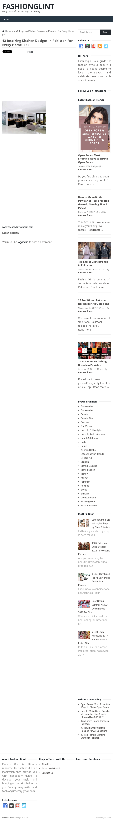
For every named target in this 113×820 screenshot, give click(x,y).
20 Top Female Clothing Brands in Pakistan (92, 363)
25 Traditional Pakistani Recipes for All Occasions (93, 302)
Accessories (87, 406)
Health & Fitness (89, 438)
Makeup (85, 462)
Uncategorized (88, 497)
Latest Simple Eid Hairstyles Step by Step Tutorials (101, 523)
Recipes (85, 485)
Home (7, 31)
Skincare (85, 493)
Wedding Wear (88, 501)
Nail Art (84, 477)
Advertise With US (51, 768)
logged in (23, 242)
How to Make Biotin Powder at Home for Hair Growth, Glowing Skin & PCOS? (93, 202)
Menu (6, 19)
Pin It (30, 51)
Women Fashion (89, 505)
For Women (86, 426)
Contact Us (47, 773)
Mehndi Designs (89, 466)
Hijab (83, 442)
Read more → (86, 184)
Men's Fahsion (88, 469)
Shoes (84, 489)
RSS (99, 46)
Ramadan (85, 481)
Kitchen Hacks (88, 450)
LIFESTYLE (86, 458)
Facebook (81, 46)
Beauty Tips (87, 418)
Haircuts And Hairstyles (93, 434)
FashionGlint (28, 6)
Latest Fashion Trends (92, 454)
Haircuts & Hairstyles (91, 430)
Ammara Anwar (85, 169)
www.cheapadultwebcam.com (17, 227)
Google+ (87, 46)
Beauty (84, 414)
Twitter (106, 46)
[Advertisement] (39, 78)
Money (84, 473)
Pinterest (93, 46)
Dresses (85, 422)
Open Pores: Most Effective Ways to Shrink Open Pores (93, 159)
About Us (46, 764)
